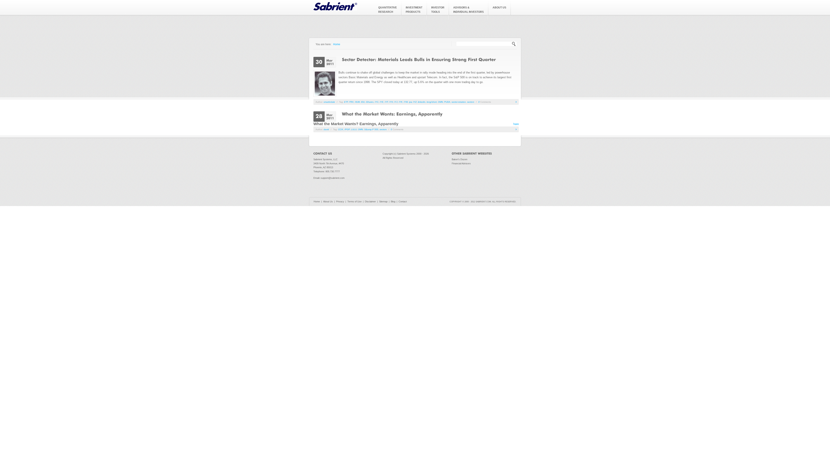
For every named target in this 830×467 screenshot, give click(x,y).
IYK (400, 102)
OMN (440, 102)
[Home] (335, 9)
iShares (370, 102)
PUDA (447, 102)
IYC (376, 102)
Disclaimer (370, 201)
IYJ (395, 102)
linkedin (421, 102)
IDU (363, 102)
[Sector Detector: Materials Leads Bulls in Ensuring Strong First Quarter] (419, 59)
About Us (328, 201)
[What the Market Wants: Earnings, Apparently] (392, 113)
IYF (386, 102)
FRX (351, 102)
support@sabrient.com (333, 178)
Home (336, 44)
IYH (391, 102)
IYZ (415, 102)
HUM (357, 102)
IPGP (347, 129)
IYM (406, 102)
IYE (381, 102)
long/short (432, 102)
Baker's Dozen (459, 159)
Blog (393, 201)
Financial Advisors (461, 163)
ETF (346, 102)
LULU (354, 129)
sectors (470, 102)
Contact (403, 201)
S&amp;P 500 (371, 129)
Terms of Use (354, 201)
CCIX (340, 129)
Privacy (340, 201)
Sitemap (383, 201)
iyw (410, 102)
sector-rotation (459, 102)
